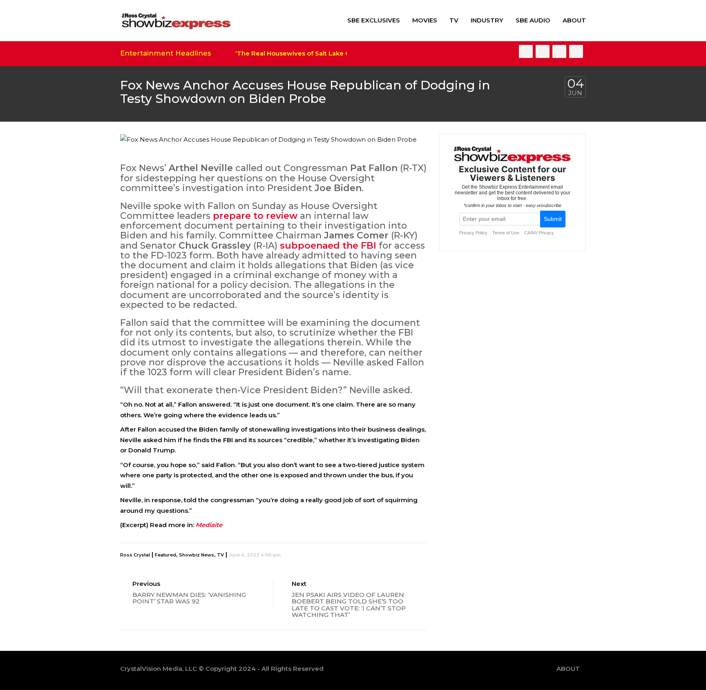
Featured (165, 555)
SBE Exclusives (373, 20)
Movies (424, 20)
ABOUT (574, 20)
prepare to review (255, 215)
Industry (487, 20)
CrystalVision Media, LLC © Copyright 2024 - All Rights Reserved (222, 668)
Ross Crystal (135, 555)
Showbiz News (196, 555)
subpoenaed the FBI (328, 245)
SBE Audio (533, 20)
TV (453, 20)
